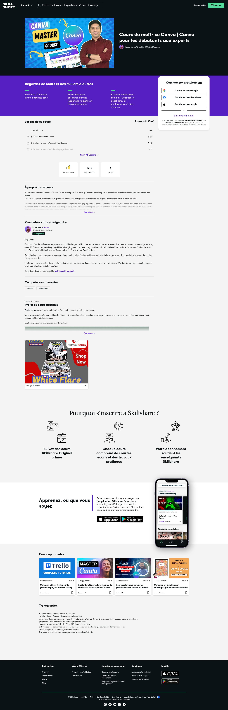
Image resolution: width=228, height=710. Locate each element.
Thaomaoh (82, 593)
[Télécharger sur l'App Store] (107, 519)
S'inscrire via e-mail (184, 115)
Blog (44, 683)
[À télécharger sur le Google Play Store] (173, 681)
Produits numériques (140, 676)
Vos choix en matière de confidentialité (140, 697)
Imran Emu (40, 227)
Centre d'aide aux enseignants (109, 677)
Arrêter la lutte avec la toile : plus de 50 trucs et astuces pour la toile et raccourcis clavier (95, 587)
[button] (31, 5)
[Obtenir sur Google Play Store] (132, 519)
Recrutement (47, 676)
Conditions (116, 697)
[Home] (9, 5)
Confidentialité (103, 697)
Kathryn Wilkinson (33, 386)
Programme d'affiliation (81, 672)
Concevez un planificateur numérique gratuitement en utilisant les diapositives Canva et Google (171, 587)
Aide (91, 697)
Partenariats (77, 676)
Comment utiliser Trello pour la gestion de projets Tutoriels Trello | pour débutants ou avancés (56, 587)
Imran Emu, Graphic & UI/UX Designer (142, 47)
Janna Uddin (159, 593)
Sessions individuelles (140, 679)
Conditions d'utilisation (194, 120)
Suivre (46, 227)
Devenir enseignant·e (110, 672)
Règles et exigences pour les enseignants (113, 683)
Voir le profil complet (64, 271)
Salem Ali (119, 593)
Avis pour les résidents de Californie (115, 700)
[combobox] (70, 5)
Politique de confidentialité (174, 123)
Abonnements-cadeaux (141, 672)
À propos (45, 672)
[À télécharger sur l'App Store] (173, 674)
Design (30, 288)
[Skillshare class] (57, 568)
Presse (44, 679)
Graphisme (43, 288)
